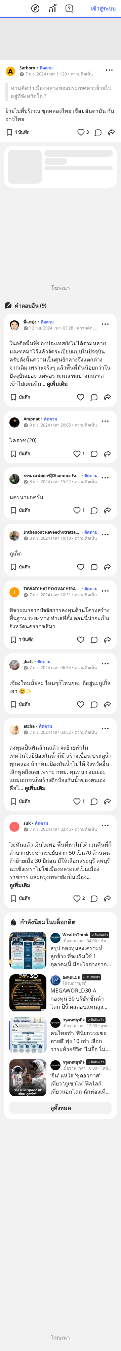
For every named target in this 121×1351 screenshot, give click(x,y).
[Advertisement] (60, 39)
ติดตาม (46, 68)
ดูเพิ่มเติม (57, 383)
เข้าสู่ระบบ (103, 8)
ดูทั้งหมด (60, 1107)
